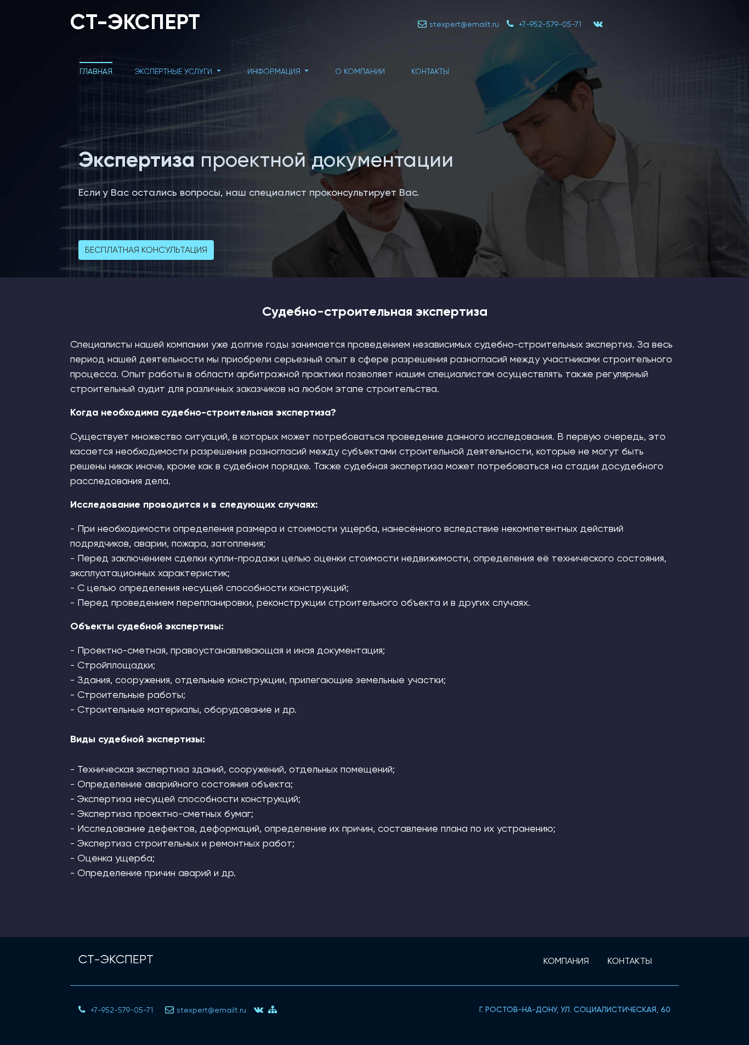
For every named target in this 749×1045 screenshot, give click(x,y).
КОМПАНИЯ (566, 961)
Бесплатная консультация (146, 250)
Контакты (430, 71)
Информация (275, 71)
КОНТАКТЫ (630, 961)
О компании (360, 71)
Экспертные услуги (174, 71)
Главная (96, 71)
